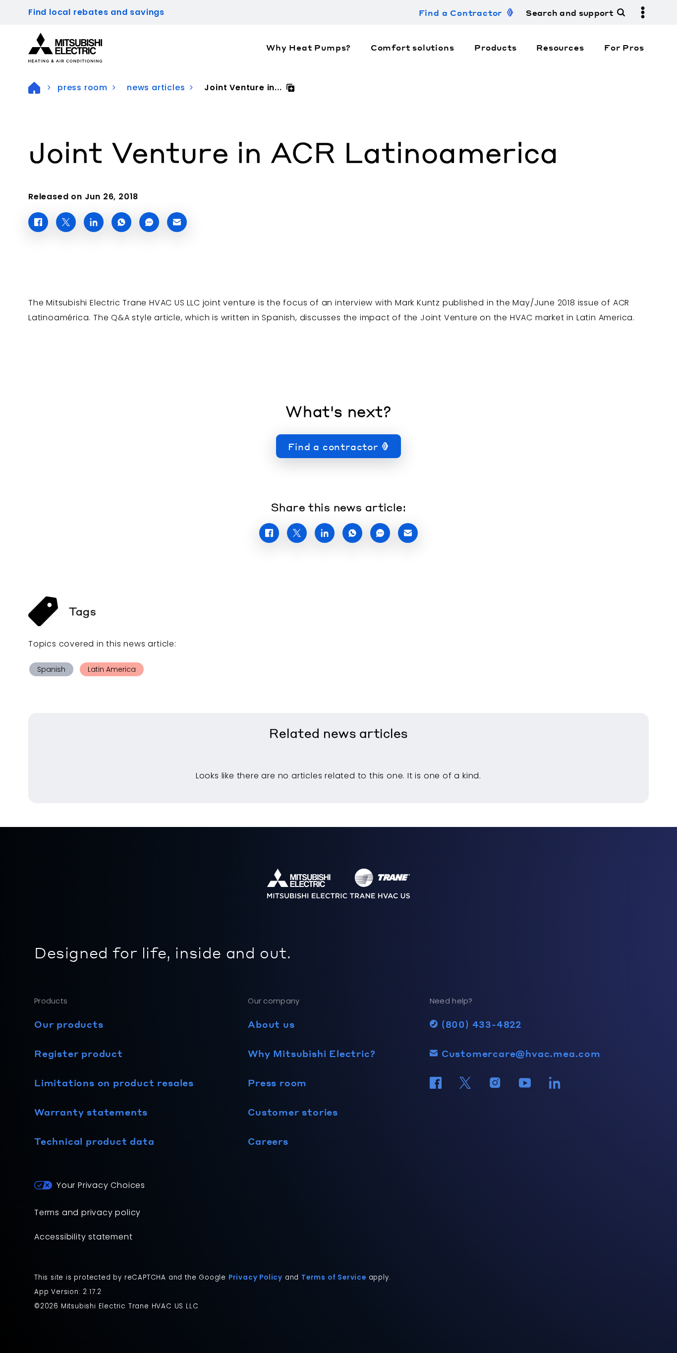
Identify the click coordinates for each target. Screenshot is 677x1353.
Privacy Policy (255, 1277)
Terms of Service (333, 1277)
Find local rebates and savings (96, 12)
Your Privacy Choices (100, 1185)
